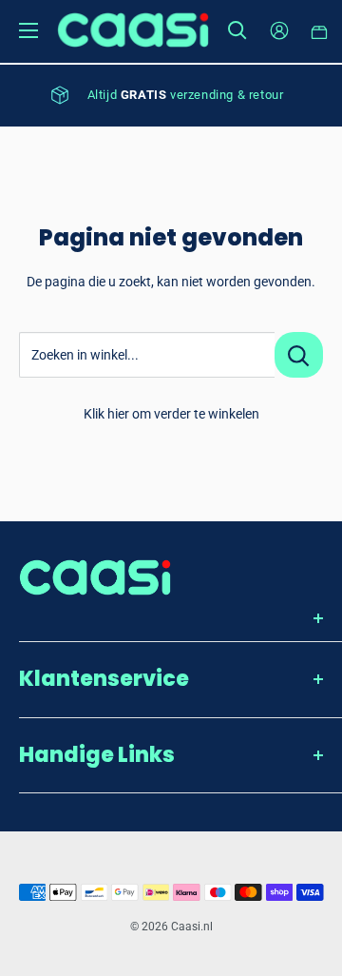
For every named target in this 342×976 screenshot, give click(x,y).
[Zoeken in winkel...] (299, 355)
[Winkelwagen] (320, 30)
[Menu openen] (28, 30)
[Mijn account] (279, 30)
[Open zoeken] (237, 30)
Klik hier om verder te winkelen (171, 413)
